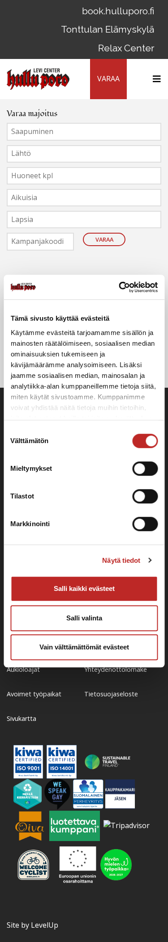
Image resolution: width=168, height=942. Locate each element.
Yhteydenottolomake (115, 669)
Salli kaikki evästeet (84, 588)
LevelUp (44, 925)
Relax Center (126, 48)
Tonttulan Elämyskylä (107, 29)
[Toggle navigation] (154, 79)
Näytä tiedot (121, 560)
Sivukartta (21, 718)
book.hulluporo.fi (118, 11)
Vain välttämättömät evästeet (84, 647)
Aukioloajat (23, 669)
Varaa (104, 239)
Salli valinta (84, 618)
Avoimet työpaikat (34, 694)
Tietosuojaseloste (111, 694)
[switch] (145, 468)
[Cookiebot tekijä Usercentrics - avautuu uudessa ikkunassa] (120, 287)
